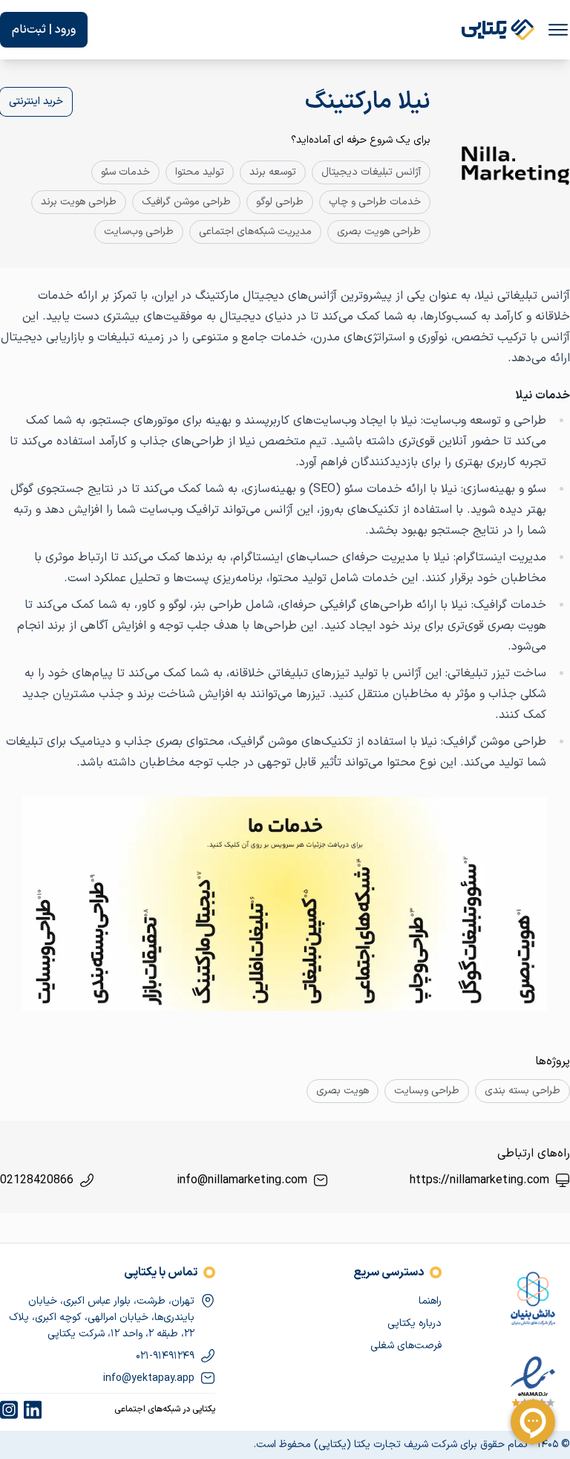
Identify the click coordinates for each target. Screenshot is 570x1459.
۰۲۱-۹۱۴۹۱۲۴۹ (165, 1356)
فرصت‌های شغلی (406, 1345)
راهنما (430, 1301)
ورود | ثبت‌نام (44, 30)
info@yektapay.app (148, 1378)
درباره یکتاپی (414, 1323)
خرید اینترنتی (36, 101)
